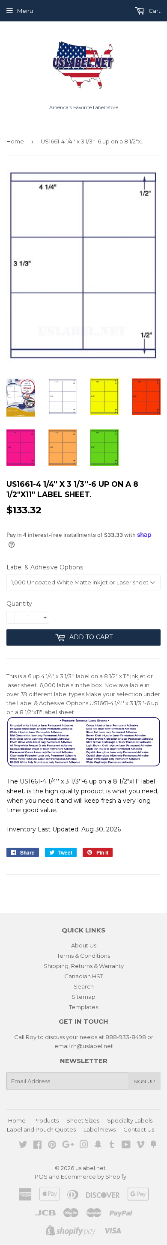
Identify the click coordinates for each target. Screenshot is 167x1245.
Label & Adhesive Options (44, 567)
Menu (25, 10)
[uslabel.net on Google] (68, 1145)
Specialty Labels (129, 1120)
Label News (100, 1129)
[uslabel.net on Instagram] (84, 1145)
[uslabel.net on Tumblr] (112, 1145)
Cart (154, 10)
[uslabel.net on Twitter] (23, 1145)
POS (41, 1176)
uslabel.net (90, 1168)
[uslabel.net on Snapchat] (98, 1145)
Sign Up (144, 1081)
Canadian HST (83, 976)
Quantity (19, 604)
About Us (83, 945)
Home (15, 141)
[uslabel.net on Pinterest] (52, 1145)
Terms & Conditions (83, 955)
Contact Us (138, 1129)
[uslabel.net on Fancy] (153, 1145)
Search (84, 986)
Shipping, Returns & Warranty (84, 965)
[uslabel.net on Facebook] (37, 1145)
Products (46, 1120)
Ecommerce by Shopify (93, 1176)
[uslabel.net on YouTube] (126, 1145)
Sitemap (83, 996)
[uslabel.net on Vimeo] (140, 1145)
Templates (83, 1007)
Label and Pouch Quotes (41, 1129)
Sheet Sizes (82, 1120)
